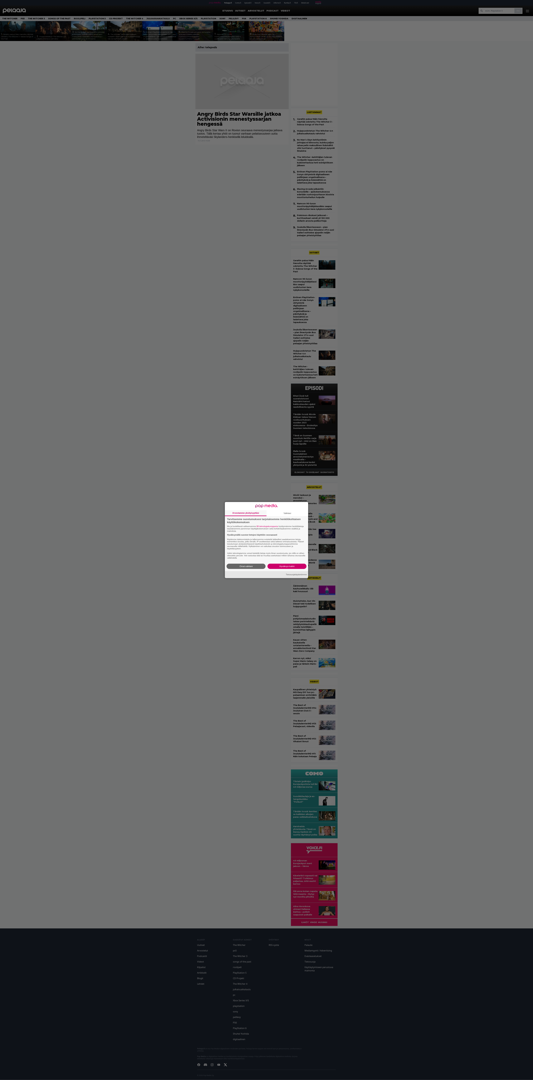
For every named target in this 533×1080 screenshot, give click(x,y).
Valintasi (287, 513)
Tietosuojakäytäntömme (296, 574)
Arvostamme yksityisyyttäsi (245, 513)
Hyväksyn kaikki (287, 566)
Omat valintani (246, 566)
